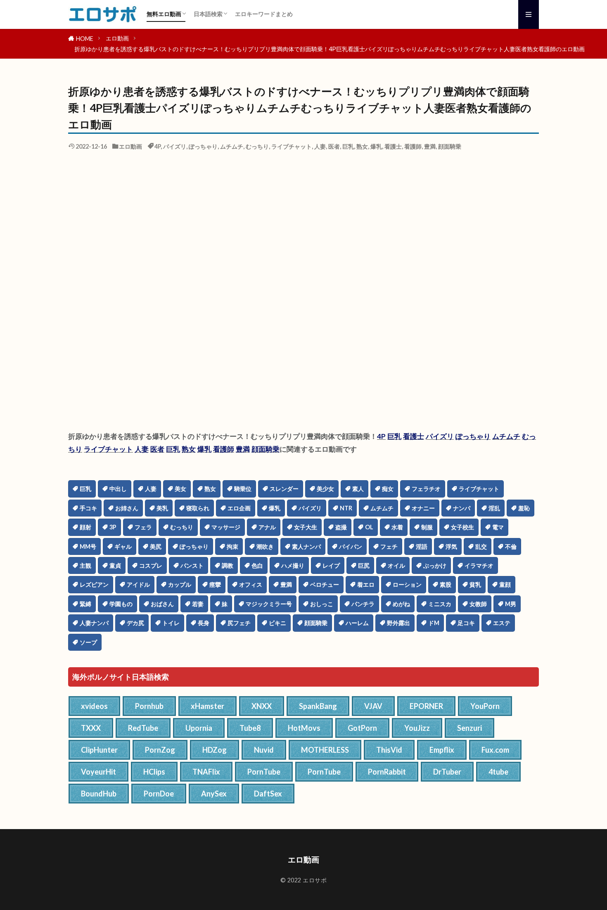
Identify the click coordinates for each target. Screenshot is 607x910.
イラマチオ (479, 565)
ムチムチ (231, 146)
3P (112, 527)
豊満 (430, 146)
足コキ (466, 622)
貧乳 (475, 584)
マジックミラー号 (269, 603)
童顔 (505, 584)
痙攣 (215, 584)
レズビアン (94, 584)
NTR (346, 508)
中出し (118, 488)
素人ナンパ (306, 546)
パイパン (350, 546)
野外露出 (398, 622)
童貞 (115, 565)
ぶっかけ (434, 565)
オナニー (423, 508)
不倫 (511, 546)
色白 (257, 565)
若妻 (198, 603)
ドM (433, 622)
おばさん (162, 603)
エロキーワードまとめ (264, 13)
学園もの (121, 603)
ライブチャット (291, 146)
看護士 (393, 146)
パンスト (192, 565)
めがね (401, 603)
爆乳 (376, 146)
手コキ (88, 508)
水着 (397, 527)
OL (369, 527)
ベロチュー (324, 584)
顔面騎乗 (449, 146)
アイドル (138, 584)
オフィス (250, 584)
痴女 (388, 488)
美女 (180, 488)
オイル (396, 565)
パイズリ (174, 146)
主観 (85, 565)
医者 (334, 146)
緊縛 (85, 603)
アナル (267, 527)
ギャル (123, 546)
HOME (84, 38)
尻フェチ (239, 622)
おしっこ (321, 603)
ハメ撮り (292, 565)
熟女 (362, 146)
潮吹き (265, 546)
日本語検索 (208, 13)
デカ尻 (135, 622)
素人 (358, 488)
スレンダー (284, 488)
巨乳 (348, 146)
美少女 (325, 488)
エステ (501, 622)
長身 (203, 622)
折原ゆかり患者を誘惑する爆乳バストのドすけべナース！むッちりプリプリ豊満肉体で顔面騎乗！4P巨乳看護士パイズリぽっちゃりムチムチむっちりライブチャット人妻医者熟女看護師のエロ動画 (329, 48)
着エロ (366, 584)
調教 (227, 565)
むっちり (257, 146)
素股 (445, 584)
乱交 (481, 546)
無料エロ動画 (164, 13)
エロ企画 (239, 508)
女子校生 (462, 527)
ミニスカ (439, 603)
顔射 (85, 527)
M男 (510, 603)
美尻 (155, 546)
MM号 (88, 546)
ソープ (88, 642)
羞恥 (524, 508)
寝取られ (197, 508)
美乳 (162, 508)
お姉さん (126, 508)
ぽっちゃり (203, 146)
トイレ (171, 622)
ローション (407, 584)
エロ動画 (117, 38)
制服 (427, 527)
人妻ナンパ (94, 622)
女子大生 (305, 527)
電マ (498, 527)
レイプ (331, 565)
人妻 (320, 146)
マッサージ (225, 527)
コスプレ (150, 565)
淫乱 (494, 508)
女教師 (478, 603)
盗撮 (341, 527)
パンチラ (363, 603)
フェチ (389, 546)
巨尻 (364, 565)
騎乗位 (242, 488)
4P (157, 146)
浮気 (451, 546)
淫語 (421, 546)
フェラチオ (426, 488)
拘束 (232, 546)
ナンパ (461, 508)
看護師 (413, 146)
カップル (179, 584)
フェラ (143, 527)
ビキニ (277, 622)
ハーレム (357, 622)
